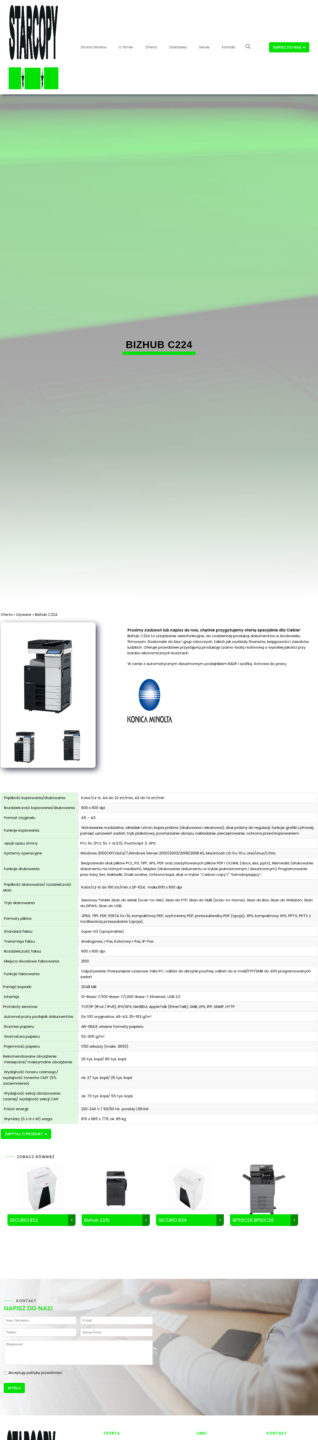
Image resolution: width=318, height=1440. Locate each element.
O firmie (126, 47)
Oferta (151, 47)
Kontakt (229, 47)
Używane (23, 614)
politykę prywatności (44, 1372)
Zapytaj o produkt (24, 1134)
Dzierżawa (178, 47)
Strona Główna (93, 47)
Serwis (204, 47)
